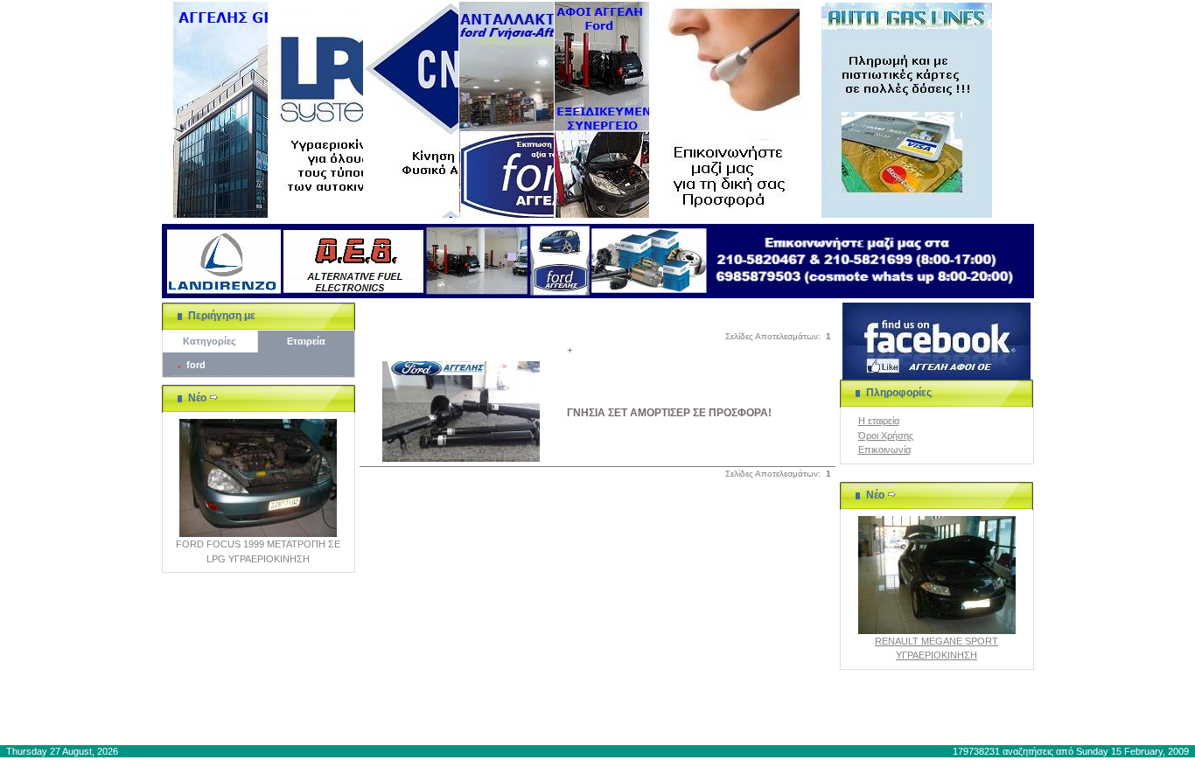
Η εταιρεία (878, 420)
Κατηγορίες (209, 341)
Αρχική (542, 720)
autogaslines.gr (323, 720)
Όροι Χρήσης (885, 435)
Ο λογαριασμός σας (699, 720)
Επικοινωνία (884, 449)
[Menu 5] (602, 110)
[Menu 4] (506, 110)
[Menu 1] (220, 110)
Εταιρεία (306, 341)
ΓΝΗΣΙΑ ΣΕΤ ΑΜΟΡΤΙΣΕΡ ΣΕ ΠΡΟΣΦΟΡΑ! (669, 413)
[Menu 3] (411, 110)
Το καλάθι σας (607, 720)
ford (196, 364)
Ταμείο (775, 720)
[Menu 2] (316, 110)
